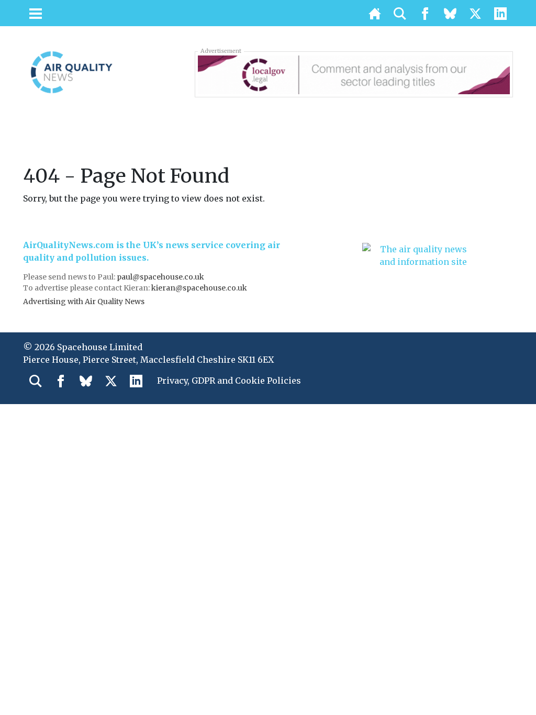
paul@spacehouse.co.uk (161, 277)
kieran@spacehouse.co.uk (199, 288)
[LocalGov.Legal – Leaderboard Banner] (354, 74)
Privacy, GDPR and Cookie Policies (229, 380)
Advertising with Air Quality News (83, 301)
